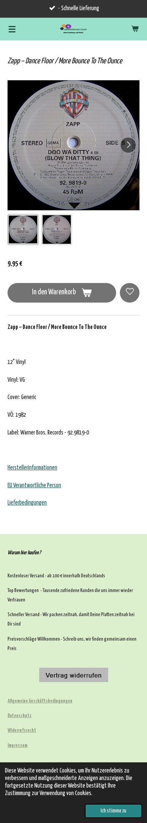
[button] (23, 229)
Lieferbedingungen (27, 503)
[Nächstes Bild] (128, 145)
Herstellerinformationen (32, 468)
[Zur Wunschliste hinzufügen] (129, 293)
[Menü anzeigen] (12, 29)
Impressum (18, 745)
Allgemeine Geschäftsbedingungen (40, 701)
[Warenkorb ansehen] (135, 29)
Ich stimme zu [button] (113, 811)
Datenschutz (20, 715)
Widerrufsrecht (22, 730)
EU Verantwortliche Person (34, 485)
